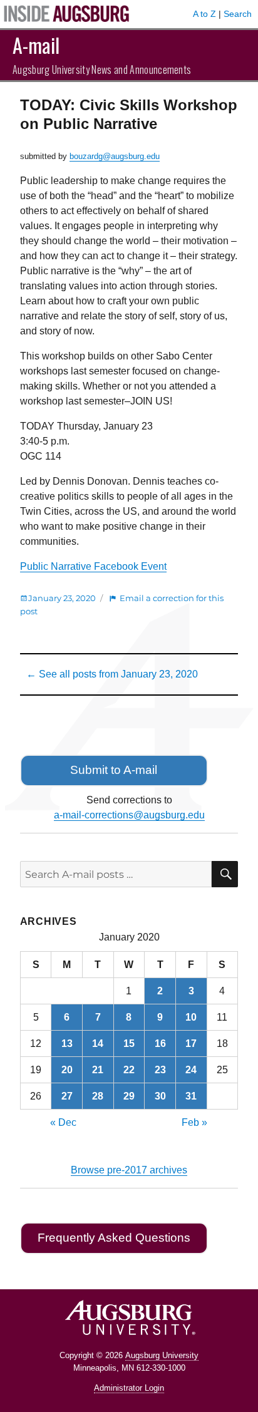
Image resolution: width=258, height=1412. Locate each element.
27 (67, 1096)
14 (97, 1043)
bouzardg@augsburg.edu (115, 156)
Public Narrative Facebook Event (93, 566)
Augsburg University (162, 1355)
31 (191, 1096)
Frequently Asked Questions (114, 1237)
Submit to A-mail (113, 769)
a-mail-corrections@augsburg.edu (129, 815)
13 (67, 1043)
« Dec (63, 1122)
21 (97, 1069)
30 (160, 1096)
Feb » (194, 1122)
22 (129, 1069)
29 (129, 1096)
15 (129, 1043)
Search (238, 14)
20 (67, 1069)
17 (191, 1043)
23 (160, 1069)
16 (160, 1043)
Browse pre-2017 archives (129, 1170)
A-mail (36, 44)
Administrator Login (129, 1388)
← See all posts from (112, 674)
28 (97, 1096)
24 (191, 1069)
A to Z (204, 14)
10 (191, 1017)
